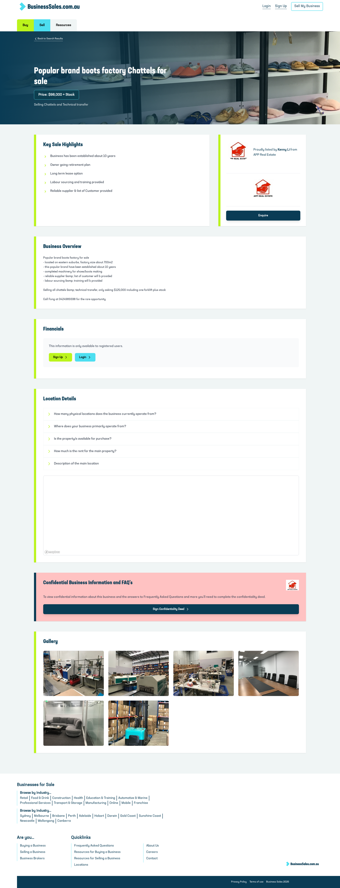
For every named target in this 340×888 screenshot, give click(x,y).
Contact (152, 858)
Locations (81, 865)
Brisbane (58, 816)
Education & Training (100, 798)
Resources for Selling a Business (97, 858)
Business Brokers (32, 858)
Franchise (141, 803)
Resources (63, 25)
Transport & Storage (68, 803)
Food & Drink (40, 798)
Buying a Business (33, 845)
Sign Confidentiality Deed (168, 609)
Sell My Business (307, 6)
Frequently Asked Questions (94, 845)
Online (113, 803)
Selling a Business (32, 852)
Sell (42, 25)
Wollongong (46, 821)
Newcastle (27, 821)
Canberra (64, 821)
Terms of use (256, 882)
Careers (152, 852)
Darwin (112, 816)
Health (78, 798)
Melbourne (41, 816)
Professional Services (35, 803)
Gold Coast (128, 816)
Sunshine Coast (150, 816)
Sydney (25, 816)
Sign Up (281, 6)
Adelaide (85, 816)
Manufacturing (96, 803)
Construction (61, 798)
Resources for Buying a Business (97, 852)
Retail (24, 798)
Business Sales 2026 (277, 882)
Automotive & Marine (133, 798)
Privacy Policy (239, 882)
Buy (25, 25)
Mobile (126, 803)
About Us (152, 845)
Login (266, 6)
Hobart (99, 816)
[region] (171, 515)
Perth (72, 816)
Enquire (263, 215)
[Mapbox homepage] (52, 552)
